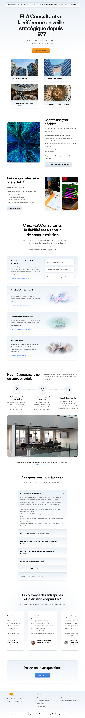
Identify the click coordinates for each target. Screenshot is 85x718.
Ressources (63, 5)
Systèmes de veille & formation (68, 700)
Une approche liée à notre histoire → (21, 278)
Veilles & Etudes (64, 698)
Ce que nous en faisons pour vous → (21, 305)
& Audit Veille (52, 5)
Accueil (39, 698)
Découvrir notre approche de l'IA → (21, 329)
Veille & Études (29, 5)
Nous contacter (41, 706)
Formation (41, 5)
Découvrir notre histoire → (18, 355)
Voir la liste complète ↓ (42, 465)
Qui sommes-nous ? (15, 5)
